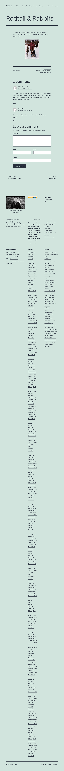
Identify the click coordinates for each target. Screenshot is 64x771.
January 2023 (31, 344)
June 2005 (31, 756)
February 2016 (32, 482)
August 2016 (31, 470)
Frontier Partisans (49, 280)
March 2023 (31, 340)
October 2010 (31, 619)
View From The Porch (50, 340)
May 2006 (30, 732)
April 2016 (30, 478)
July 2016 (30, 472)
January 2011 (31, 613)
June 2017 (31, 448)
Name (15, 149)
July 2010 (30, 625)
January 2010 (31, 638)
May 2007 (30, 706)
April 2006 (31, 734)
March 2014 (31, 532)
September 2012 (32, 570)
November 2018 (32, 412)
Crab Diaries (47, 259)
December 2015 (32, 487)
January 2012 (31, 587)
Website (15, 157)
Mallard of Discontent (50, 293)
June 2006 (31, 730)
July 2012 (30, 574)
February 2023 (32, 342)
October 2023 (32, 325)
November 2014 (32, 514)
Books (41, 6)
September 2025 (32, 276)
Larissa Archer (48, 284)
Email (35, 149)
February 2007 (32, 713)
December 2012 (32, 564)
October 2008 (32, 670)
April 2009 (31, 657)
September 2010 (32, 621)
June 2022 (31, 359)
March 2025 (31, 288)
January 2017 (31, 459)
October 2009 (32, 645)
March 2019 (31, 404)
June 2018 (31, 423)
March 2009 (31, 660)
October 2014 (31, 517)
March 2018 (31, 429)
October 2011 (31, 593)
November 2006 (32, 719)
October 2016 (31, 465)
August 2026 (31, 252)
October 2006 (32, 721)
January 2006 (31, 741)
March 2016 (31, 480)
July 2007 (30, 702)
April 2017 (30, 453)
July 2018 (30, 421)
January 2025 (31, 293)
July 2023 (30, 331)
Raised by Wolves (49, 310)
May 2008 (30, 681)
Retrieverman (48, 312)
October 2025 (32, 273)
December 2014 (32, 512)
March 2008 (31, 685)
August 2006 (31, 726)
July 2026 (30, 254)
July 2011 (30, 600)
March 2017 (31, 455)
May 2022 (30, 361)
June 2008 (31, 679)
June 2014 (31, 525)
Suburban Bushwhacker (50, 329)
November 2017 (32, 438)
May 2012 (30, 579)
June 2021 (31, 384)
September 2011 (32, 596)
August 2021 (31, 380)
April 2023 (31, 337)
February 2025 (32, 291)
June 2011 (30, 602)
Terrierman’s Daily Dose (50, 331)
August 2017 (31, 444)
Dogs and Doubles (49, 269)
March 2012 (31, 583)
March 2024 (31, 314)
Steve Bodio (17, 70)
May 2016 (30, 476)
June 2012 (31, 576)
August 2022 (31, 355)
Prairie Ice (47, 305)
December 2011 (32, 589)
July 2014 (30, 523)
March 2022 (31, 365)
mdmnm (21, 108)
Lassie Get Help (48, 286)
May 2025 (30, 284)
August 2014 (31, 521)
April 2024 (31, 312)
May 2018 (30, 425)
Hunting (49, 72)
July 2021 (30, 382)
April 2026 (31, 261)
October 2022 (32, 350)
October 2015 (31, 491)
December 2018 (32, 410)
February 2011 (32, 611)
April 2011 (30, 606)
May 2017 (30, 450)
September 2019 (32, 399)
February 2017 (32, 457)
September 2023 (32, 327)
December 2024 (32, 295)
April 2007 (31, 709)
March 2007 (31, 711)
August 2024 (31, 303)
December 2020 (32, 391)
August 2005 (31, 751)
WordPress (54, 764)
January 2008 (31, 689)
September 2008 (32, 672)
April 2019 (30, 401)
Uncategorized (47, 69)
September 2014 (32, 519)
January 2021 (31, 389)
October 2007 (32, 696)
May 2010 (30, 630)
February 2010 (32, 636)
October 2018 (31, 414)
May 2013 (30, 553)
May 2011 (30, 604)
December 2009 (32, 640)
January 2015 (31, 510)
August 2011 (31, 598)
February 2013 (32, 559)
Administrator (23, 86)
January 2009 (31, 664)
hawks (45, 72)
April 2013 (30, 555)
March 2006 (31, 736)
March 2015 (31, 506)
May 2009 (30, 655)
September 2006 (32, 724)
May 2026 (30, 259)
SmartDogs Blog (48, 318)
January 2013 (31, 561)
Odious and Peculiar (49, 299)
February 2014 (32, 534)
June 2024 (31, 308)
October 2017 (31, 440)
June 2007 (31, 704)
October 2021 (31, 376)
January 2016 (31, 485)
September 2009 (32, 647)
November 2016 (32, 463)
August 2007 (31, 700)
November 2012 (32, 566)
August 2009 (31, 649)
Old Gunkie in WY (49, 301)
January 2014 (31, 536)
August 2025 (31, 278)
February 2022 (32, 367)
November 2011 (32, 591)
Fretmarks (47, 278)
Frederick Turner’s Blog (50, 273)
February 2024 (32, 316)
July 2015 (30, 497)
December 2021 (32, 372)
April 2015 (30, 504)
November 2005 (32, 745)
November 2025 (32, 271)
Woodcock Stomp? (49, 237)
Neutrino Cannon (49, 295)
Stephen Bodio (12, 6)
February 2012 (32, 585)
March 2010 (31, 634)
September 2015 (32, 493)
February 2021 (32, 387)
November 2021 (32, 374)
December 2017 (32, 436)
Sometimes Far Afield (50, 320)
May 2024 (31, 310)
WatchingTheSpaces (49, 342)
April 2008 (31, 683)
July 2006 (30, 728)
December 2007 (32, 692)
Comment (16, 133)
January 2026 (31, 267)
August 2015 (31, 495)
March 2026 (31, 263)
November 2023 (32, 323)
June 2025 (31, 282)
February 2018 (32, 431)
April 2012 (30, 581)
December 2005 (32, 743)
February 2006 (32, 738)
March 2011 (31, 608)
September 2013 (32, 544)
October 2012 (31, 568)
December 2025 (32, 269)
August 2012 (31, 572)
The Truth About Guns (50, 333)
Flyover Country (48, 271)
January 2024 (32, 318)
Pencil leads (9, 263)
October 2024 (32, 299)
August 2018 (31, 419)
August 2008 (31, 674)
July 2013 (30, 549)
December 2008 (32, 666)
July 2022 (30, 357)
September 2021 (32, 378)
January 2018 (31, 433)
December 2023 (32, 320)
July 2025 (30, 280)
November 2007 (32, 694)
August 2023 (31, 329)
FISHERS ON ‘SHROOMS (50, 222)
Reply (14, 103)
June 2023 (31, 333)
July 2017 (30, 446)
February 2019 (32, 406)
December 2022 (32, 346)
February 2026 (32, 265)
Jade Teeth (47, 228)
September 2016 (32, 468)
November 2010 (32, 617)
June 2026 (31, 256)
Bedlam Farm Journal (50, 252)
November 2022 (32, 348)
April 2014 (30, 529)
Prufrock (46, 308)
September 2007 (32, 698)
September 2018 (32, 416)
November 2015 (32, 489)
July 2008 (30, 677)
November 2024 (32, 297)
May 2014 (30, 527)
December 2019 (32, 397)
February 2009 (32, 662)
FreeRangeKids (48, 276)
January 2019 (31, 408)
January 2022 (31, 369)
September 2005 (32, 749)
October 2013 (31, 542)
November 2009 (32, 642)
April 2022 (31, 363)
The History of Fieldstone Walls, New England (50, 232)
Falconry (42, 70)
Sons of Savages (48, 323)
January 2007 (31, 715)
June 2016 (31, 474)
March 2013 (31, 557)
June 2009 (31, 653)
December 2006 (32, 717)
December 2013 (32, 538)
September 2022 (32, 352)
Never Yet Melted (49, 297)
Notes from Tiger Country (30, 6)
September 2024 (32, 301)
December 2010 (32, 615)
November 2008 (32, 668)
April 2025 (31, 286)
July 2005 (30, 753)
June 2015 (31, 500)
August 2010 (31, 623)
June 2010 (31, 628)
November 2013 (32, 540)
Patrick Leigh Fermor (50, 303)
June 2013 (31, 551)
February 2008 (32, 687)
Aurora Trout (16, 252)
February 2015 (32, 508)
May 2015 (30, 502)
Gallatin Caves (16, 256)
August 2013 (31, 547)
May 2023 (30, 335)
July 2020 (30, 393)
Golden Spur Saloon (49, 282)
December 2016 (32, 461)
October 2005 (32, 747)
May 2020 (30, 395)
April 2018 (30, 427)
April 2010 (30, 632)
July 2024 (30, 305)
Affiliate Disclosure (52, 6)
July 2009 (30, 651)
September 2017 (32, 442)
